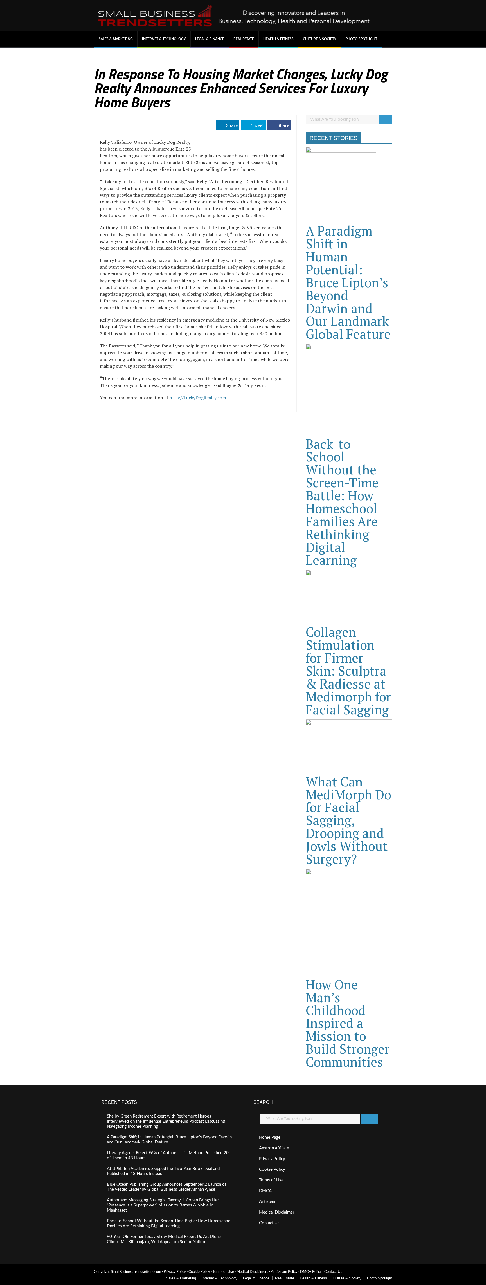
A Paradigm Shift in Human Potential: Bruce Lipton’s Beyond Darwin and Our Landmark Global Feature (348, 282)
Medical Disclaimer (276, 1212)
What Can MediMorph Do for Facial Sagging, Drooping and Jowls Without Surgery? (348, 820)
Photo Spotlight (361, 39)
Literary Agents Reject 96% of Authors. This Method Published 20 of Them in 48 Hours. (168, 1155)
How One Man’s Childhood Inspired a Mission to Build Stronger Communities (348, 1023)
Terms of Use (271, 1180)
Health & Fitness (278, 39)
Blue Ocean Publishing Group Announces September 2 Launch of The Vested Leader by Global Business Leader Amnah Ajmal (166, 1187)
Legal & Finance (209, 39)
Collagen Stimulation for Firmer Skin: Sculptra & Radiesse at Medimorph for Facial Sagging (348, 670)
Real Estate (243, 39)
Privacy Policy (272, 1159)
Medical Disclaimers (252, 1272)
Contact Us (269, 1223)
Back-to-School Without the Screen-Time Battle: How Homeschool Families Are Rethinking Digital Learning (342, 502)
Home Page (269, 1137)
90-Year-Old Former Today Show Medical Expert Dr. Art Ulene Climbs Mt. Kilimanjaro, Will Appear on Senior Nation (164, 1239)
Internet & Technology (164, 39)
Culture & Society (319, 39)
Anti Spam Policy (284, 1272)
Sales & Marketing (116, 39)
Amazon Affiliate (274, 1148)
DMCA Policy (311, 1272)
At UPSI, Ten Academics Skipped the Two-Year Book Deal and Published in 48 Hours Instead (163, 1171)
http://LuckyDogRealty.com (198, 397)
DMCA (265, 1191)
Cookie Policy (272, 1169)
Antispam (267, 1201)
